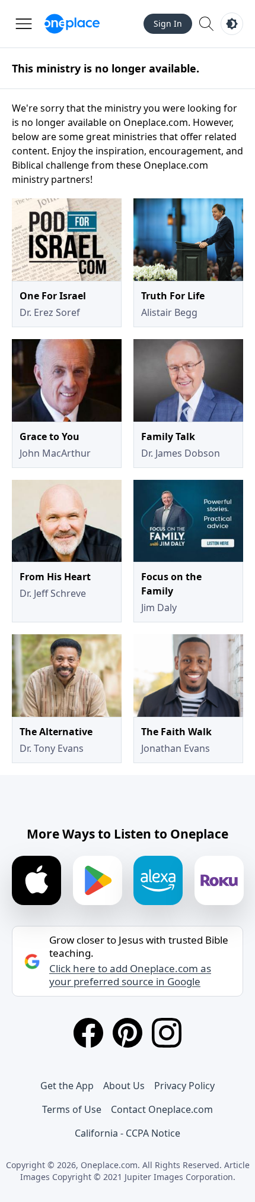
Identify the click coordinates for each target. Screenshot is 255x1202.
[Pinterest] (127, 1033)
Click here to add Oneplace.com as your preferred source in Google (130, 975)
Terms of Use (71, 1109)
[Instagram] (166, 1033)
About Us (124, 1085)
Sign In (168, 23)
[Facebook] (88, 1033)
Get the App (67, 1085)
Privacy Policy (184, 1085)
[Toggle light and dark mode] (232, 23)
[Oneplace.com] (72, 24)
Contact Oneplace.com (162, 1109)
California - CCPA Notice (127, 1133)
